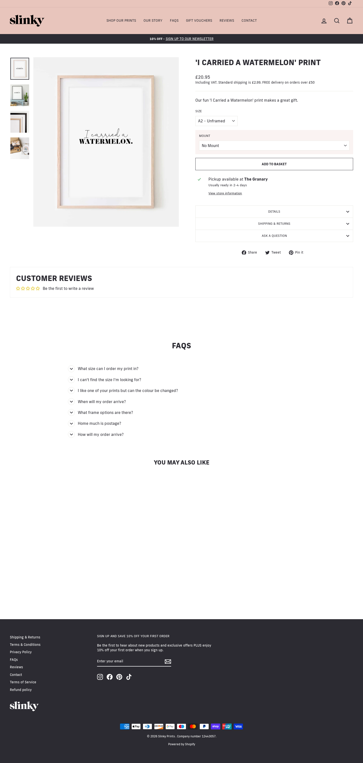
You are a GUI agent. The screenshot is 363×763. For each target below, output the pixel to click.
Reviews (227, 20)
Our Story (152, 20)
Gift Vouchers (199, 20)
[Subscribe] (168, 661)
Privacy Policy (21, 652)
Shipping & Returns (274, 223)
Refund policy (21, 690)
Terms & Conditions (25, 644)
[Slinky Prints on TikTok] (129, 677)
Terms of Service (23, 682)
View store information (225, 193)
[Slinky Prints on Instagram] (100, 677)
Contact (249, 20)
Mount (204, 136)
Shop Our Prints (121, 20)
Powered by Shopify (181, 744)
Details (274, 211)
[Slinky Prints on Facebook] (110, 677)
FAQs (174, 20)
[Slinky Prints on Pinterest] (119, 677)
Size (198, 111)
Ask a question (274, 236)
